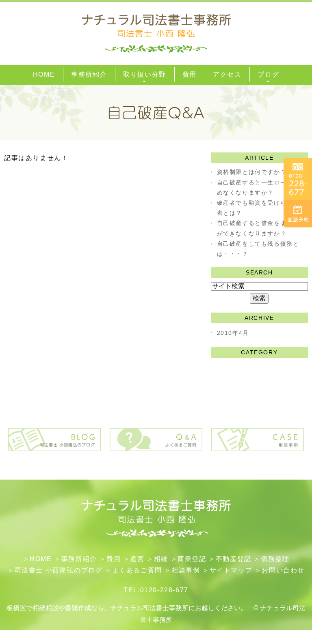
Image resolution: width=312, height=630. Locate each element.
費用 (113, 558)
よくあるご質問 (137, 570)
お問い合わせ (283, 570)
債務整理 (275, 558)
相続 (161, 558)
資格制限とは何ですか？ (252, 172)
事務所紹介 (79, 558)
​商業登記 (192, 558)
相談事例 (185, 570)
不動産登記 (233, 558)
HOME (41, 558)
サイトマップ (231, 570)
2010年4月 (233, 333)
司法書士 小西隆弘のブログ (59, 570)
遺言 (137, 558)
